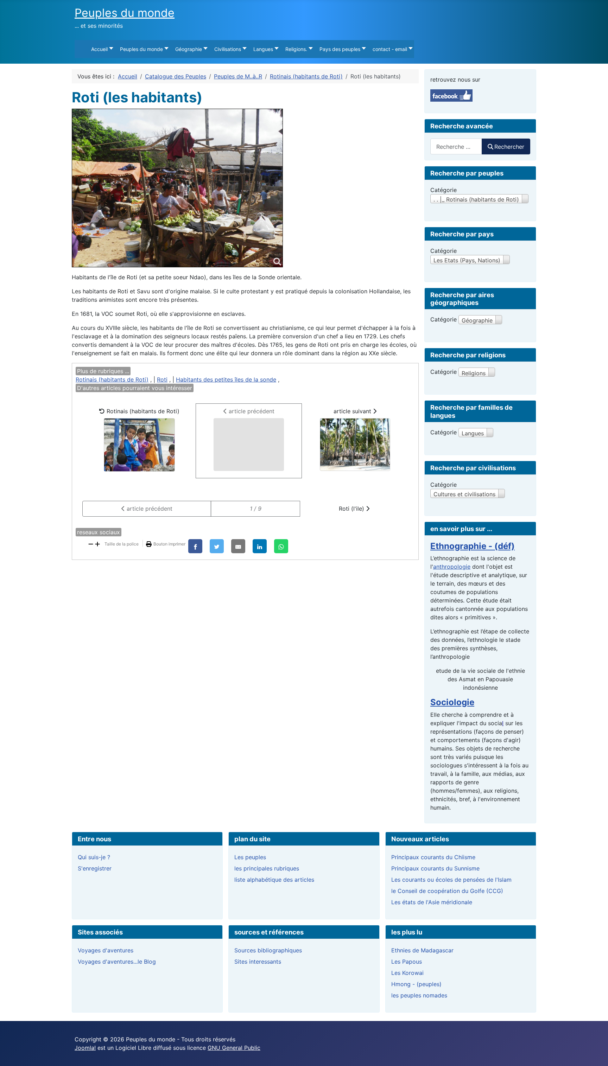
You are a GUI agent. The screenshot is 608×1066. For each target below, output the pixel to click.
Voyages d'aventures (105, 950)
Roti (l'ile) (352, 508)
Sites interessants (257, 961)
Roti (162, 379)
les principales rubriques (266, 868)
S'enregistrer (95, 868)
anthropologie (451, 566)
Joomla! (85, 1047)
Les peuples (250, 857)
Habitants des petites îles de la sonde (226, 379)
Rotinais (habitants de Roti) (112, 379)
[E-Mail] (238, 546)
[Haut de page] (595, 1053)
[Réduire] (90, 543)
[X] (217, 546)
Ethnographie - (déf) (472, 546)
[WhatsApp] (281, 546)
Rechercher (509, 146)
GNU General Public (234, 1047)
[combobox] (456, 146)
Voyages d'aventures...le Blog (117, 961)
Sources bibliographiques (268, 950)
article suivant (353, 411)
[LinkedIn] (260, 546)
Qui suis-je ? (94, 857)
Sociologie (452, 702)
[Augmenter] (97, 543)
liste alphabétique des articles (274, 879)
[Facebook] (195, 546)
